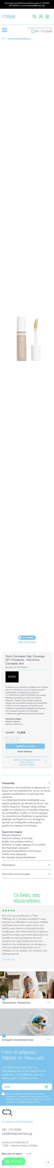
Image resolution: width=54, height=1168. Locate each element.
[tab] (27, 783)
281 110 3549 (43, 31)
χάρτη (32, 765)
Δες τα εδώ (27, 985)
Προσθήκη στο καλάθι (25, 746)
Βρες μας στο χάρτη (12, 1153)
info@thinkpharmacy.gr (17, 1133)
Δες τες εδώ (27, 1022)
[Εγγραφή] (46, 1087)
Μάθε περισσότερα (27, 642)
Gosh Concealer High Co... (19, 38)
